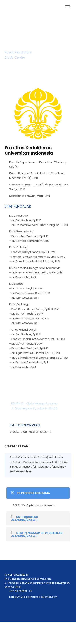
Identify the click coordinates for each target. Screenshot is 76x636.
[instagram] (41, 632)
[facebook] (34, 632)
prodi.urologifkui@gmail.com (30, 432)
